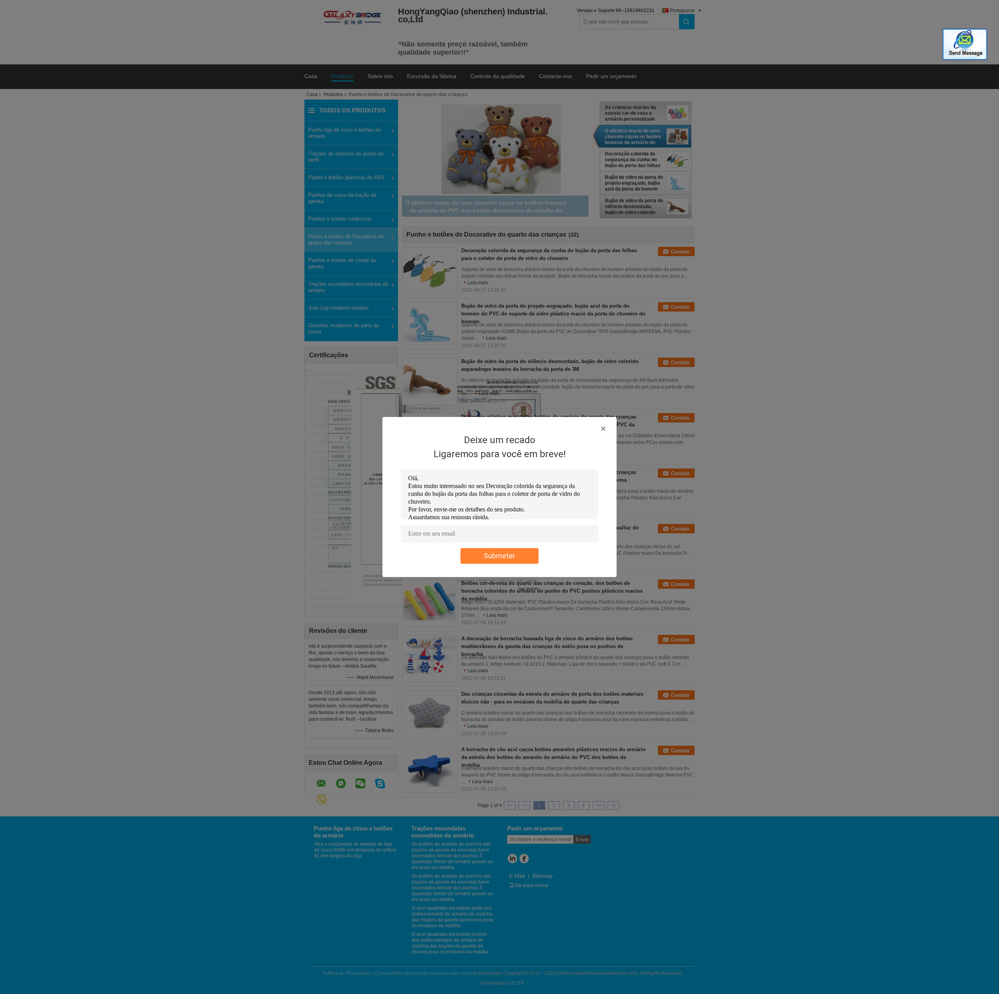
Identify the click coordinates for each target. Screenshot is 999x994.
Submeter (499, 556)
